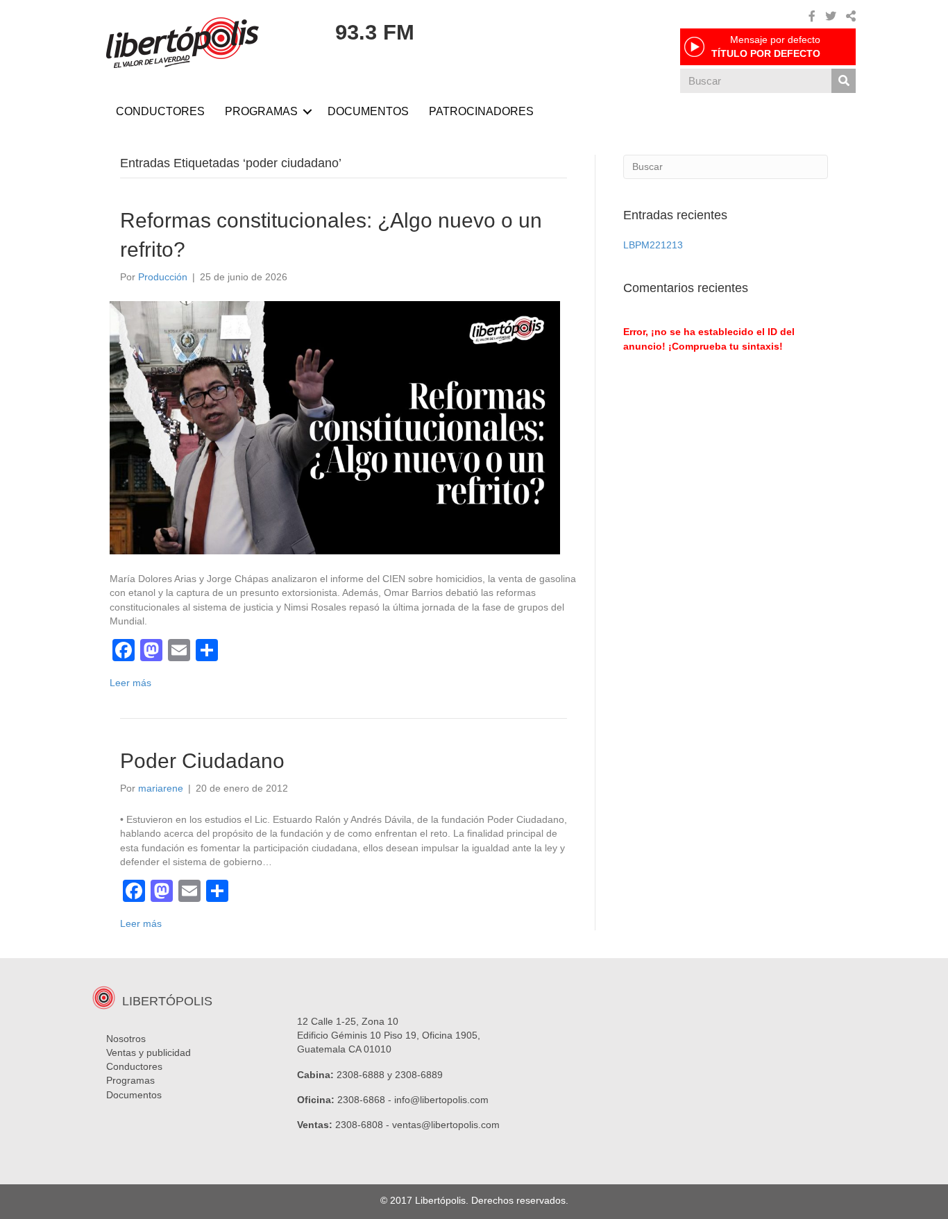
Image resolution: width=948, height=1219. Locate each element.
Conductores (134, 1066)
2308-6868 (361, 1099)
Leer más (130, 682)
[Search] (843, 81)
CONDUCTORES (160, 111)
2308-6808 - (363, 1124)
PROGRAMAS (261, 111)
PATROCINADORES (481, 111)
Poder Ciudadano (202, 760)
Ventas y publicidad (148, 1052)
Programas (130, 1080)
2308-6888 (360, 1074)
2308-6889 (419, 1074)
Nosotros (126, 1038)
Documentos (134, 1094)
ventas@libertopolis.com (446, 1124)
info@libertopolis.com (441, 1099)
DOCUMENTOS (368, 111)
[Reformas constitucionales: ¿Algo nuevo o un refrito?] (335, 426)
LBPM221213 (653, 244)
